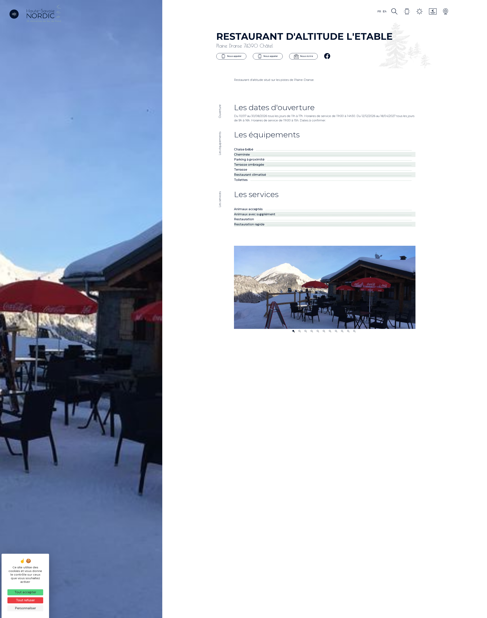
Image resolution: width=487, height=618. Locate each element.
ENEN (384, 11)
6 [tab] (324, 331)
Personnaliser (25, 608)
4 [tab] (311, 331)
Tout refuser (25, 600)
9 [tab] (342, 331)
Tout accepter (25, 592)
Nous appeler (234, 56)
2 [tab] (299, 331)
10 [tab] (348, 331)
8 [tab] (336, 331)
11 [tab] (354, 331)
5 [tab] (317, 331)
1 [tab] (293, 331)
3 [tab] (305, 331)
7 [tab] (330, 331)
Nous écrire (306, 56)
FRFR (379, 11)
